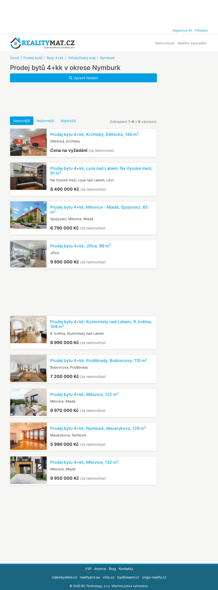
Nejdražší (68, 121)
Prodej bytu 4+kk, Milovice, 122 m (84, 394)
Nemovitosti (165, 43)
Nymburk (107, 58)
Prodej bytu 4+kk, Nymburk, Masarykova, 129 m (98, 428)
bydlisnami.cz (128, 577)
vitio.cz (109, 577)
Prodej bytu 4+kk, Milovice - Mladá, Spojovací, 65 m (99, 210)
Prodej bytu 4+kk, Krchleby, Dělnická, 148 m (94, 134)
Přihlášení (201, 30)
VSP (88, 569)
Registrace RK (182, 30)
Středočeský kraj (81, 58)
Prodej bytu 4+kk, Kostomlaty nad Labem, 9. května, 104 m (101, 324)
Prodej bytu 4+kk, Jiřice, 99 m (80, 245)
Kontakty (126, 569)
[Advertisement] (109, 13)
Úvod (14, 58)
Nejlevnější (45, 121)
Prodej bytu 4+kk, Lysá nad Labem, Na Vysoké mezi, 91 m (101, 171)
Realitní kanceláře (192, 43)
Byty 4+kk (55, 58)
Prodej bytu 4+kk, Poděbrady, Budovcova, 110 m (98, 360)
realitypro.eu (90, 577)
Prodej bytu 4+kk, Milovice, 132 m (84, 462)
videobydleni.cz (64, 577)
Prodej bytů (32, 58)
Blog (112, 569)
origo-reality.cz (154, 577)
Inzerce (100, 569)
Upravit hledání (85, 78)
